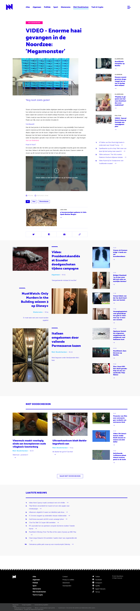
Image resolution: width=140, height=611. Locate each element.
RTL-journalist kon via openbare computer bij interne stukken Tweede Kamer (52, 527)
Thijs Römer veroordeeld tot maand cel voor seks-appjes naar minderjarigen (49, 507)
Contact (65, 576)
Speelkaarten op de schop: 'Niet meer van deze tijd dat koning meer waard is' (112, 150)
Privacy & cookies (68, 579)
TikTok (97, 592)
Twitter (97, 576)
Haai (33, 201)
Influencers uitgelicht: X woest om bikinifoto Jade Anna (46, 512)
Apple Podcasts (100, 589)
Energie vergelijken (26, 605)
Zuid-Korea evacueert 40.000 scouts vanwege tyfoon (46, 519)
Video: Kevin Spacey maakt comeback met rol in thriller (47, 502)
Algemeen (37, 7)
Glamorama (65, 7)
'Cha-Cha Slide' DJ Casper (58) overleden (42, 522)
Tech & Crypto (97, 7)
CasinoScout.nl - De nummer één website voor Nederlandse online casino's (76, 608)
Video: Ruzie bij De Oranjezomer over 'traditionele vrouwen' (111, 162)
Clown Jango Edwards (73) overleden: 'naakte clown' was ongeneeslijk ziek (53, 538)
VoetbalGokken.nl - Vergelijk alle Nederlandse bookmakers (28, 609)
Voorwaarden (67, 585)
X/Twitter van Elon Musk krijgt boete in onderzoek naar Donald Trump (111, 144)
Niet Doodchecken (81, 7)
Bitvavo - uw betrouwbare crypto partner (45, 608)
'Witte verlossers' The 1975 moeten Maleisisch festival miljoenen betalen (111, 156)
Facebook (98, 579)
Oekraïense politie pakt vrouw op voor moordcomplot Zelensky (49, 544)
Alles (28, 7)
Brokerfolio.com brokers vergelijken (23, 608)
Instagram (98, 582)
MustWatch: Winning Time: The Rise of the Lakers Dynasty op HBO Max (52, 532)
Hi (27, 201)
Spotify (97, 585)
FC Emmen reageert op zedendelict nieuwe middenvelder (48, 515)
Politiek (47, 7)
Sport (55, 7)
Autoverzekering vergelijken (41, 605)
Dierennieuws (43, 201)
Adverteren (66, 582)
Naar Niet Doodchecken (70, 476)
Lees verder (30, 226)
